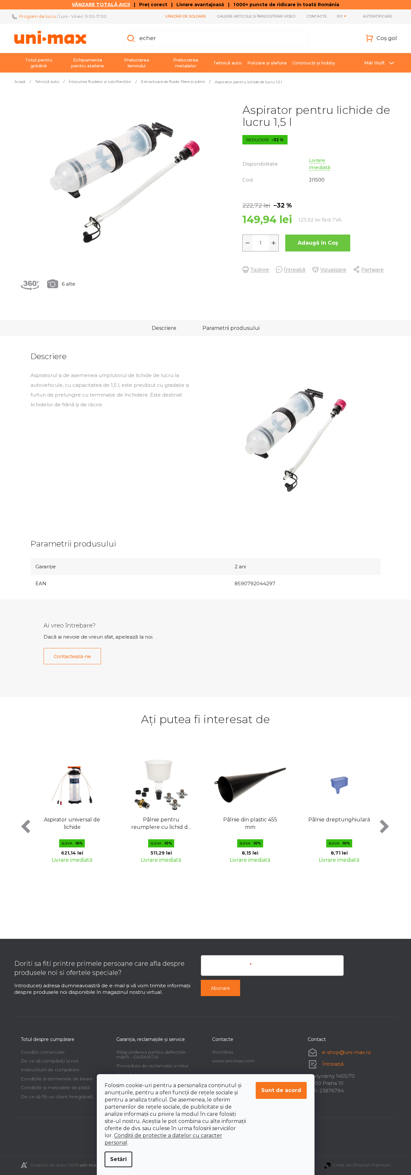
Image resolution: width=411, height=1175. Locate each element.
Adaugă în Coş (318, 243)
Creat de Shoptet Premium (362, 1165)
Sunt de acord (281, 1090)
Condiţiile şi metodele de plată (55, 1087)
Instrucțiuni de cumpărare (50, 1070)
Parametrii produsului (231, 328)
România (222, 1052)
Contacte (316, 16)
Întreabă (333, 1064)
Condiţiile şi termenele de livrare (57, 1079)
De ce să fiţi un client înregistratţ (57, 1097)
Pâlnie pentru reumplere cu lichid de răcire (161, 824)
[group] (72, 809)
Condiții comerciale (43, 1052)
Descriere (164, 328)
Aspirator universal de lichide (72, 823)
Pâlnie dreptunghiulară (339, 820)
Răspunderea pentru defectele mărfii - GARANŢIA (151, 1054)
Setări (118, 1159)
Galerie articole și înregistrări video (256, 16)
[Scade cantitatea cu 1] (247, 243)
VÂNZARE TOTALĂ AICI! (101, 4)
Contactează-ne (72, 656)
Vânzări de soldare (185, 16)
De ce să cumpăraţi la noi (49, 1061)
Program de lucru (37, 16)
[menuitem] (38, 63)
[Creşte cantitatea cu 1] (273, 243)
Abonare (220, 988)
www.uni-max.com (233, 1061)
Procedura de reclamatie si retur (152, 1066)
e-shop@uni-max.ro (346, 1052)
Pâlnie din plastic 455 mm (250, 823)
